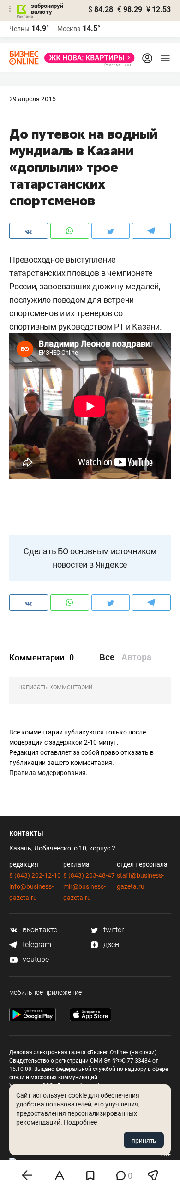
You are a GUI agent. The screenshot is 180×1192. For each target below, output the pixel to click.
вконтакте (39, 929)
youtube (35, 959)
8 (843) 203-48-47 (89, 875)
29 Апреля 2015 (32, 99)
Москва (69, 28)
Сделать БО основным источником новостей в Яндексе (90, 557)
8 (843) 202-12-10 (35, 875)
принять (144, 1140)
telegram (36, 944)
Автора (136, 657)
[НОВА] (87, 58)
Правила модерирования (47, 772)
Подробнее (80, 1122)
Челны (19, 28)
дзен (110, 944)
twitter (113, 929)
